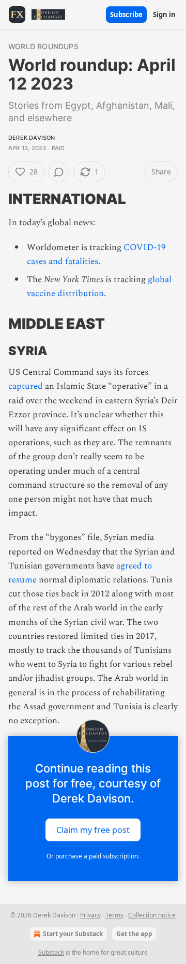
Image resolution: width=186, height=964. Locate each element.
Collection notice (152, 915)
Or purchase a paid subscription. (93, 856)
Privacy (90, 915)
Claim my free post (93, 830)
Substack (51, 952)
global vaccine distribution (99, 286)
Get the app (134, 933)
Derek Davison (31, 137)
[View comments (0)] (59, 172)
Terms (114, 915)
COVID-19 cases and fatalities (96, 254)
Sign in (164, 14)
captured (25, 386)
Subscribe (126, 14)
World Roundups (43, 46)
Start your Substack (73, 933)
